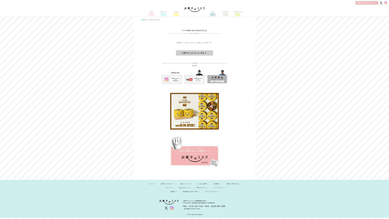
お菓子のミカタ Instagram (172, 77)
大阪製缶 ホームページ (217, 77)
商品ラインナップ (176, 11)
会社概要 (225, 11)
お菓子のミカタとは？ (164, 11)
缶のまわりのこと (184, 187)
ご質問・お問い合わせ (237, 11)
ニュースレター (218, 187)
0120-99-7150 (196, 206)
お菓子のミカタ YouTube (194, 77)
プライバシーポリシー (211, 191)
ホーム (151, 184)
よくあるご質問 (213, 11)
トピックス (168, 187)
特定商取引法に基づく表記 (190, 191)
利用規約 (172, 191)
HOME (151, 11)
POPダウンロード (201, 187)
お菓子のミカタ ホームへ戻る (193, 53)
